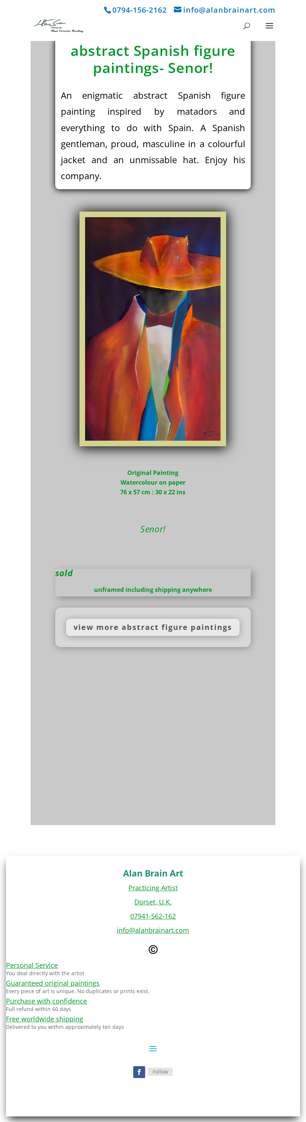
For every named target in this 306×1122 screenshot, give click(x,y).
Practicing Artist (153, 887)
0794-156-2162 (139, 10)
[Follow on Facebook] (139, 1072)
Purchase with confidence (46, 1000)
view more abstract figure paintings (153, 627)
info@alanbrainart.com (153, 930)
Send (235, 785)
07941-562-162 (153, 916)
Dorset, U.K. (153, 901)
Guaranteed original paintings (53, 983)
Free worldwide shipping (44, 1018)
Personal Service (32, 965)
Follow (160, 1071)
